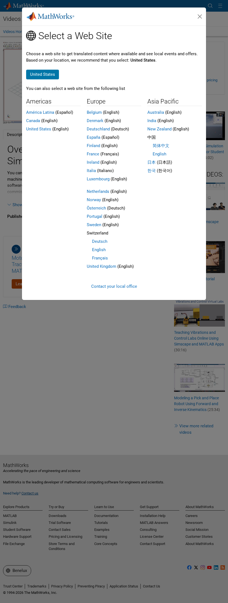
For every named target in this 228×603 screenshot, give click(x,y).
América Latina (40, 112)
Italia (91, 170)
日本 (151, 162)
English (99, 249)
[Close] (200, 16)
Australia (155, 112)
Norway (94, 199)
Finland (93, 145)
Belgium (94, 112)
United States (38, 129)
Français (100, 258)
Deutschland (98, 129)
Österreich (96, 208)
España (93, 137)
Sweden (94, 224)
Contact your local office (114, 286)
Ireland (93, 162)
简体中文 (161, 145)
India (151, 120)
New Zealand (159, 129)
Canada (33, 120)
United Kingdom (101, 266)
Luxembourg (98, 178)
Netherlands (98, 191)
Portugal (94, 216)
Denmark (95, 120)
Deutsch (99, 241)
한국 (151, 170)
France (93, 154)
